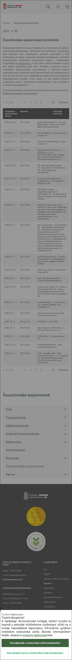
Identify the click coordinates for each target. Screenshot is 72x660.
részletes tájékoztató (34, 635)
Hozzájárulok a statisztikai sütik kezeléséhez (35, 642)
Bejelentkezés (58, 6)
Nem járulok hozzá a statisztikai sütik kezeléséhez (35, 652)
